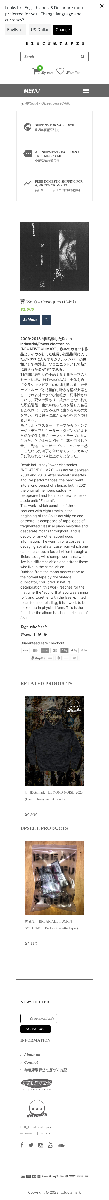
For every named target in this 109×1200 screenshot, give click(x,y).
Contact (31, 1062)
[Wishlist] (46, 320)
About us (32, 1055)
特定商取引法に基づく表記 (45, 1070)
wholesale (39, 627)
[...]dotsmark (70, 1192)
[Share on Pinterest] (45, 634)
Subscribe (36, 1029)
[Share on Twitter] (39, 634)
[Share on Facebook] (35, 634)
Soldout (30, 320)
